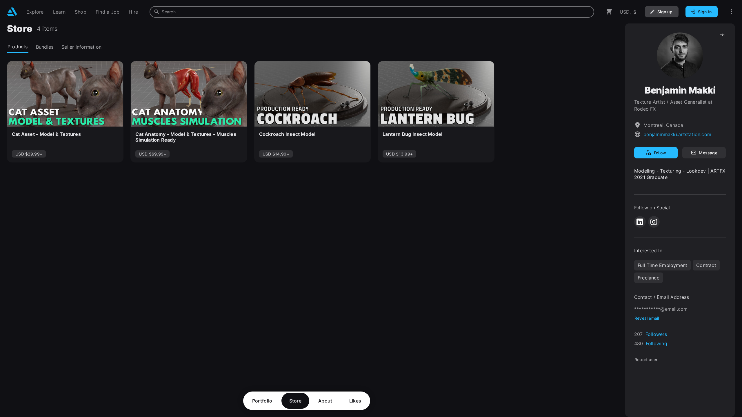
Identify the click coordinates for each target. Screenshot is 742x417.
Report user (645, 359)
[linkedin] (640, 222)
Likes (355, 401)
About (325, 401)
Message (708, 152)
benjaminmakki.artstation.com (677, 134)
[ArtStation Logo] (12, 11)
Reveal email (646, 318)
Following (656, 343)
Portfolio (262, 401)
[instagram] (654, 222)
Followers (656, 334)
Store (295, 401)
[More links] (731, 12)
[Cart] (609, 12)
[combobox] (372, 12)
